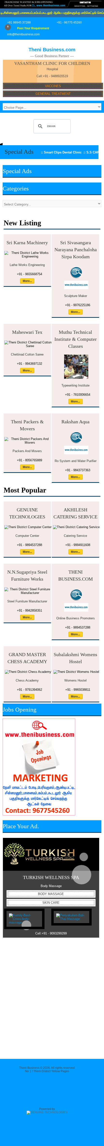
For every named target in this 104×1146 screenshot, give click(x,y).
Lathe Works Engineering (27, 265)
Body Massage (51, 886)
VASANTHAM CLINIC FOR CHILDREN (52, 63)
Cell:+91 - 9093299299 (51, 933)
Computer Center (27, 536)
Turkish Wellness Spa (51, 877)
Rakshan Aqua (75, 421)
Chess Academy (27, 680)
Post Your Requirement (33, 28)
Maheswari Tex (27, 332)
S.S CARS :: (79, 152)
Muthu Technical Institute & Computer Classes (75, 339)
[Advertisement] (52, 997)
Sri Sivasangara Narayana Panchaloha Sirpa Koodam (75, 249)
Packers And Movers (27, 451)
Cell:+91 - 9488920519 (52, 76)
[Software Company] (47, 1112)
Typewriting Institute (75, 385)
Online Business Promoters (75, 618)
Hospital (52, 69)
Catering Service (75, 536)
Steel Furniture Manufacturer (27, 601)
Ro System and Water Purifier (76, 461)
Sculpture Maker (75, 296)
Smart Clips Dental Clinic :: (48, 152)
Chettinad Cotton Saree (27, 354)
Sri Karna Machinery (27, 242)
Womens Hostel (75, 680)
